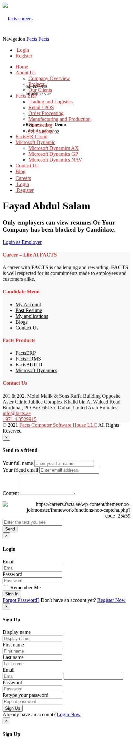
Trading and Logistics (50, 101)
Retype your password (25, 695)
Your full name (18, 463)
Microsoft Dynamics (36, 370)
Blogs (21, 322)
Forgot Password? (21, 600)
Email (9, 561)
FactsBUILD (28, 364)
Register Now (111, 600)
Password (12, 574)
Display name (17, 632)
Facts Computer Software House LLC (58, 425)
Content (11, 493)
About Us (25, 72)
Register (23, 55)
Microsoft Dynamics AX (53, 148)
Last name (13, 657)
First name (13, 644)
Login (22, 50)
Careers (23, 178)
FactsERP (25, 353)
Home (21, 66)
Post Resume (28, 310)
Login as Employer (22, 242)
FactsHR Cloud (31, 136)
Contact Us (26, 165)
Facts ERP (26, 96)
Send (10, 529)
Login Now (69, 714)
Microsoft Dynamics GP (53, 154)
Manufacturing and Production (59, 119)
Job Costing (40, 130)
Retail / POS (41, 107)
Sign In (11, 594)
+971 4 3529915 (19, 419)
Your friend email (20, 470)
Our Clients (40, 90)
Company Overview (49, 78)
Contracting (40, 125)
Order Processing (46, 113)
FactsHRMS (28, 359)
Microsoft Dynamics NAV (55, 159)
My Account (28, 304)
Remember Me (25, 587)
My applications (31, 316)
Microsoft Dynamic (35, 142)
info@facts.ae (17, 413)
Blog (20, 171)
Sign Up (12, 708)
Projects (36, 84)
